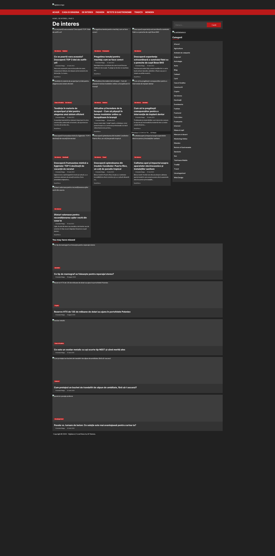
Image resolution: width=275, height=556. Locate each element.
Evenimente (178, 104)
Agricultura (178, 48)
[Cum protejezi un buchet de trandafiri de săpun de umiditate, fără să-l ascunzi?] (137, 370)
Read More (57, 77)
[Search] (221, 12)
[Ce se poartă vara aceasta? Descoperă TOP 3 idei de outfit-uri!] (71, 40)
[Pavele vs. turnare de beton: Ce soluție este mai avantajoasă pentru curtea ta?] (137, 408)
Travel (104, 157)
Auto (176, 66)
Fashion (100, 12)
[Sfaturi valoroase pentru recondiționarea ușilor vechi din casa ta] (71, 198)
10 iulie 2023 (150, 65)
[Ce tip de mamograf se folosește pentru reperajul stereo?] (137, 256)
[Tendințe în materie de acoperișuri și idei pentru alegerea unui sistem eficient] (71, 92)
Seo (175, 156)
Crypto (176, 91)
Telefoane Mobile (180, 160)
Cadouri (177, 74)
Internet (177, 126)
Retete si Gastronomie (119, 12)
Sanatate (145, 102)
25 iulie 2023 (70, 65)
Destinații (65, 157)
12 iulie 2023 (110, 62)
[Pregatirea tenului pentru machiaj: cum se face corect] (111, 40)
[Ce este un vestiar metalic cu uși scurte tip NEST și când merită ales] (137, 332)
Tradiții (138, 12)
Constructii (178, 87)
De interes (87, 12)
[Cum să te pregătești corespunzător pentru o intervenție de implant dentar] (151, 92)
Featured (177, 113)
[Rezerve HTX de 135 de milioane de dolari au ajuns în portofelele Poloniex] (137, 294)
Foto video (178, 117)
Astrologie (178, 61)
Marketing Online (180, 139)
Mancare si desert (181, 134)
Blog (175, 70)
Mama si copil (179, 130)
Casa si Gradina (70, 12)
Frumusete (106, 51)
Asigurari (177, 57)
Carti (176, 78)
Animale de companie (182, 53)
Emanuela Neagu (60, 65)
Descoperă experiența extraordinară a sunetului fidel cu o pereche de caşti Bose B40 (151, 59)
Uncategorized (179, 173)
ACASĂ (55, 12)
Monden (149, 12)
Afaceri (177, 44)
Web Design (178, 177)
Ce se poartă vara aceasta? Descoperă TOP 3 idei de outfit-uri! (70, 59)
